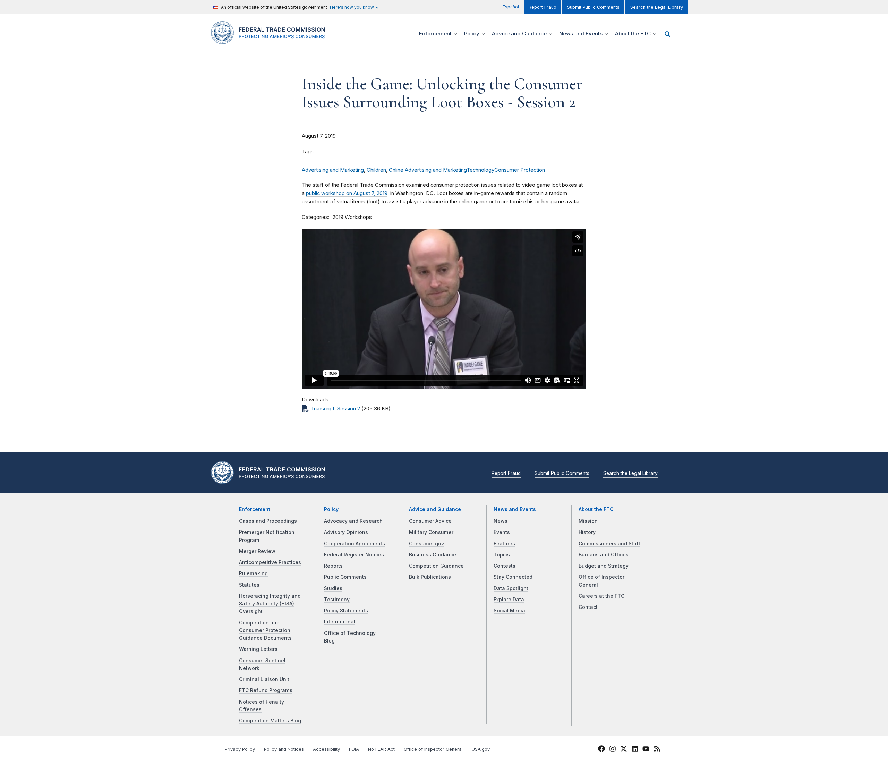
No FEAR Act (381, 749)
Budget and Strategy (604, 566)
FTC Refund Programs (265, 690)
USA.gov (481, 749)
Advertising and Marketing (333, 170)
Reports (333, 566)
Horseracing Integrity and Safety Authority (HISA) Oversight (270, 603)
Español (511, 6)
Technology (480, 170)
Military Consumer (431, 532)
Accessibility (326, 749)
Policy (331, 509)
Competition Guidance (436, 566)
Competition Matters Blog (270, 720)
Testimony (337, 599)
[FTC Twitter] (623, 748)
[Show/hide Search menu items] (667, 34)
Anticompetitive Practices (270, 562)
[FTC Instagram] (612, 750)
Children (376, 170)
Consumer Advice (430, 521)
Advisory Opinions (346, 532)
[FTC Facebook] (601, 750)
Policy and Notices (284, 749)
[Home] (271, 40)
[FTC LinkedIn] (634, 750)
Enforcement (254, 509)
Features (504, 543)
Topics (502, 555)
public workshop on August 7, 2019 (346, 193)
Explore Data (509, 599)
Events (502, 532)
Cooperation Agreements (354, 543)
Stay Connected (513, 577)
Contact (588, 607)
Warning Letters (258, 649)
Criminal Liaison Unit (264, 679)
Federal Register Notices (354, 555)
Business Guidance (432, 555)
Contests (504, 566)
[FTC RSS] (657, 750)
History (587, 532)
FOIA (354, 749)
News (500, 521)
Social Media (509, 610)
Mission (588, 521)
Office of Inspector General (433, 749)
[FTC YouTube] (645, 750)
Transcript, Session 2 (335, 409)
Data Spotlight (511, 588)
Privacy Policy (240, 749)
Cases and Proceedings (268, 521)
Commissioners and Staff (609, 543)
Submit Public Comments (593, 7)
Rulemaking (253, 573)
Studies (333, 588)
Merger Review (257, 551)
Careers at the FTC (601, 596)
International (339, 621)
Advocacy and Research (353, 521)
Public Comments (345, 577)
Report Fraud (542, 7)
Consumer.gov (426, 543)
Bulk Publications (430, 577)
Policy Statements (346, 610)
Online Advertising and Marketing (428, 170)
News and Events (515, 509)
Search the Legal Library (656, 7)
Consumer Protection (519, 170)
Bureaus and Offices (604, 555)
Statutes (249, 585)
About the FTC (596, 509)
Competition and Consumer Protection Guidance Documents (265, 630)
